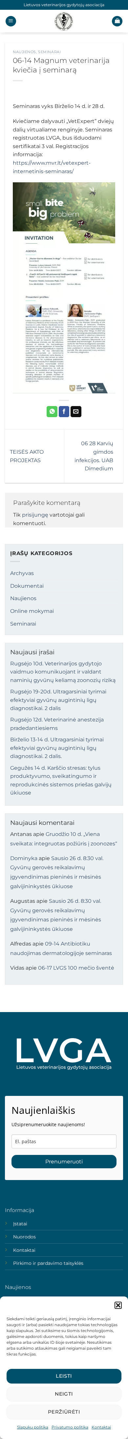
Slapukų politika (32, 1427)
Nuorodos (24, 1237)
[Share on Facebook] (64, 411)
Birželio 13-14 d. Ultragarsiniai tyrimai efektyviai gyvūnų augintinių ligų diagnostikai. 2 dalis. (57, 747)
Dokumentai (27, 586)
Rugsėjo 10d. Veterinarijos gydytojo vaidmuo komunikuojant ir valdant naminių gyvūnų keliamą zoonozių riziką (63, 671)
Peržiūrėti (64, 1412)
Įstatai (20, 1224)
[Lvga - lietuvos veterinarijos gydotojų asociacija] (64, 21)
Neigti (64, 1394)
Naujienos (24, 52)
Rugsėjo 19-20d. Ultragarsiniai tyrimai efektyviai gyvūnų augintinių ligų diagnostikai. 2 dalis (58, 700)
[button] (118, 1305)
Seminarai (49, 52)
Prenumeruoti (64, 1162)
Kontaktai (101, 1427)
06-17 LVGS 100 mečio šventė (76, 968)
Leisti (64, 1376)
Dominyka (23, 858)
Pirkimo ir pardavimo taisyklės (48, 1263)
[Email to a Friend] (76, 411)
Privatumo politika (70, 1427)
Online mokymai (32, 611)
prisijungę (35, 515)
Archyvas (22, 573)
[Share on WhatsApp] (52, 411)
